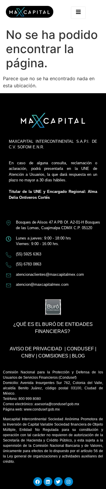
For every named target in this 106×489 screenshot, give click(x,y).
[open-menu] (78, 12)
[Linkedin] (48, 481)
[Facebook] (37, 481)
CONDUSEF (80, 348)
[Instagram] (68, 481)
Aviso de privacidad (36, 348)
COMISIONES (53, 355)
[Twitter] (58, 481)
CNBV (28, 355)
